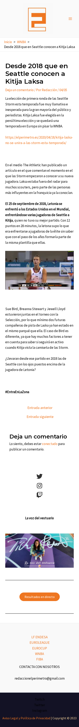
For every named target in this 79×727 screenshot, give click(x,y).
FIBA (39, 659)
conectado (50, 444)
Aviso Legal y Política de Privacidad (26, 718)
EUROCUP (39, 648)
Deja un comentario (19, 90)
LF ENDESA (39, 637)
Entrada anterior (39, 408)
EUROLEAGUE (40, 642)
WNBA (39, 654)
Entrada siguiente (40, 417)
